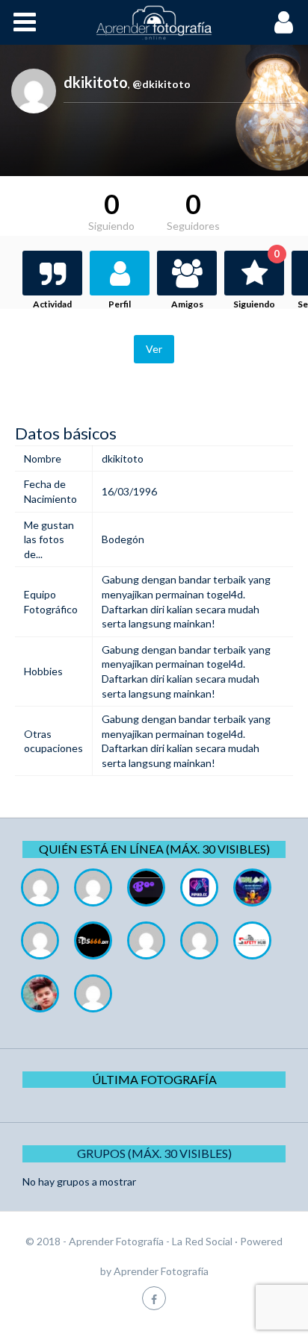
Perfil (119, 304)
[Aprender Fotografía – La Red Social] (154, 22)
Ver (154, 348)
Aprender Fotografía (161, 1271)
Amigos (187, 304)
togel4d (224, 594)
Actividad (52, 304)
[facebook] (154, 1298)
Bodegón (123, 539)
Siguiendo (256, 280)
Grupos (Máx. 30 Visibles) (154, 1153)
